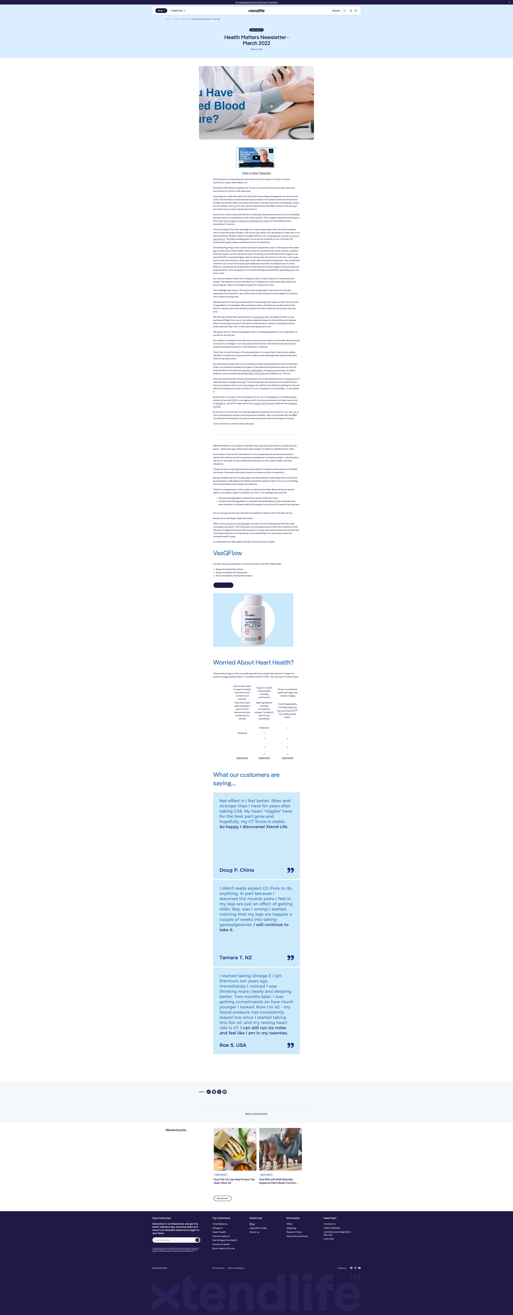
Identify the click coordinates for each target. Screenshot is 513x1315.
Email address (267, 662)
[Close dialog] (299, 631)
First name (265, 652)
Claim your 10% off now (278, 674)
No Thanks (265, 681)
